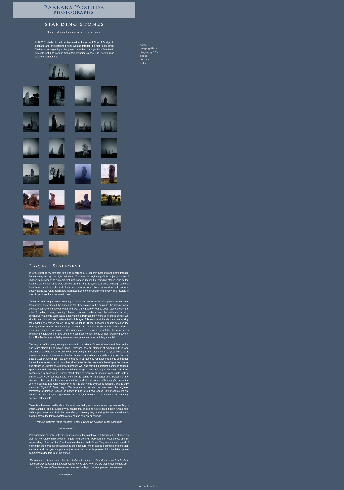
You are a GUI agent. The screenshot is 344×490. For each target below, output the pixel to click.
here (103, 53)
